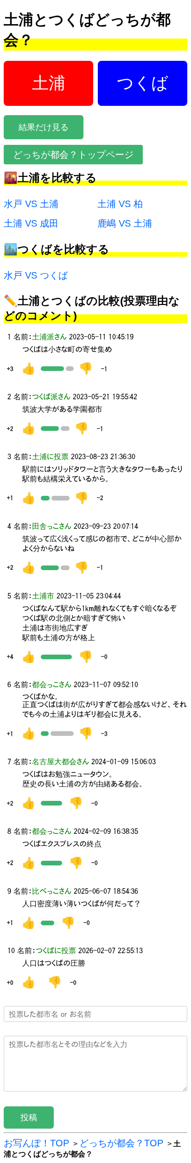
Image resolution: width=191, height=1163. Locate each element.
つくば (142, 82)
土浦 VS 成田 (31, 223)
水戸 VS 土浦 (31, 204)
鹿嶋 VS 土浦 (124, 223)
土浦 (48, 82)
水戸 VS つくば (36, 275)
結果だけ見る (44, 127)
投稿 (28, 1117)
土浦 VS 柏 (120, 204)
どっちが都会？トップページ (73, 154)
